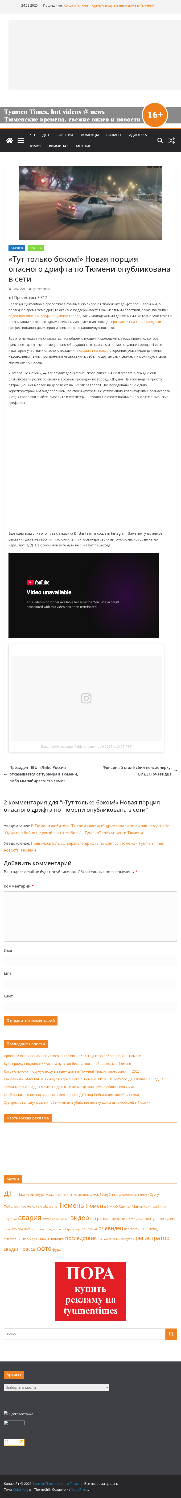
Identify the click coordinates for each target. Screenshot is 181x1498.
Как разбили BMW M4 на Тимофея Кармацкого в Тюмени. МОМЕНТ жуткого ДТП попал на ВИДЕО (83, 1079)
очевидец (111, 1228)
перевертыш (133, 1229)
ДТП (45, 135)
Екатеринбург (32, 1194)
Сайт (8, 996)
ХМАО (112, 1206)
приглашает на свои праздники (136, 321)
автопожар (62, 1219)
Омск (94, 1194)
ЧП (32, 135)
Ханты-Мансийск (134, 1206)
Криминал (59, 146)
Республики (109, 1194)
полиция (57, 1238)
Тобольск (12, 1206)
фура (56, 1249)
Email (8, 973)
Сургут (155, 1194)
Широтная (10, 1219)
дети (132, 1219)
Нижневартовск (78, 1194)
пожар (42, 1238)
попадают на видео (93, 350)
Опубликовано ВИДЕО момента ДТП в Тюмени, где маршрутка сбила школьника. (69, 1087)
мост (27, 1229)
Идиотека (138, 135)
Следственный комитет (134, 1194)
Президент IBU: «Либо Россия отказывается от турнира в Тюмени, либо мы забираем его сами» (43, 774)
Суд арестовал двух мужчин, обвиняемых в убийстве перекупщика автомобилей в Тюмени (77, 1102)
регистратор (152, 1238)
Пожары (113, 135)
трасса (28, 1249)
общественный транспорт (63, 1229)
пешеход (151, 1228)
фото (44, 1248)
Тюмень (71, 1205)
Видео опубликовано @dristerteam (67, 746)
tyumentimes (41, 289)
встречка (99, 1218)
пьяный (103, 1239)
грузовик (119, 1218)
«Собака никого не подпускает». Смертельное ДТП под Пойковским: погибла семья (71, 1094)
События (65, 135)
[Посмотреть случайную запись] (171, 140)
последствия (81, 1238)
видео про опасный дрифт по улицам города (44, 316)
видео (79, 1217)
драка (140, 1219)
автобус (48, 1219)
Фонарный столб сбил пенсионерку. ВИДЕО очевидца (137, 771)
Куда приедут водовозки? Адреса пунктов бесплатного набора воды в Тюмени (67, 1063)
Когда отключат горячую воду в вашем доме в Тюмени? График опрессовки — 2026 (72, 1071)
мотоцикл (38, 1229)
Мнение (83, 146)
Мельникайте (56, 1195)
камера (17, 1229)
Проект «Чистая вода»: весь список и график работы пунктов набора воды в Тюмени (72, 1056)
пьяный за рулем (122, 1239)
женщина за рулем (159, 1218)
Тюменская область (39, 1206)
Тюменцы (89, 135)
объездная (90, 1229)
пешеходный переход (19, 1239)
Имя (8, 950)
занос (7, 1229)
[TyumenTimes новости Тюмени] (9, 140)
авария (29, 1217)
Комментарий (19, 886)
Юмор (35, 146)
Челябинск (158, 1206)
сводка (11, 1249)
